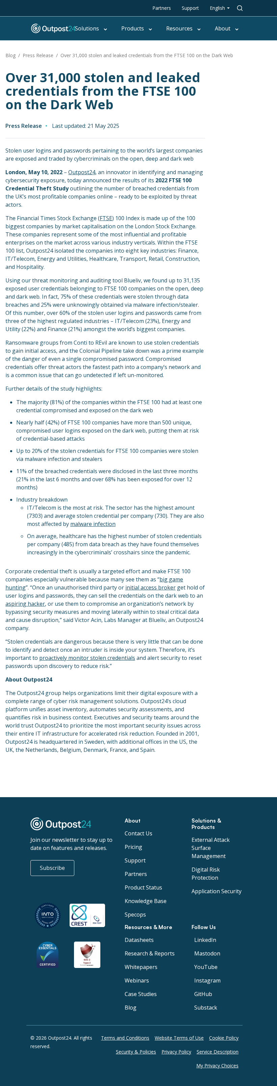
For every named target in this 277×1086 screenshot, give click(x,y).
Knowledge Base (146, 901)
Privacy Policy (176, 1051)
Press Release (38, 55)
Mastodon (207, 953)
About (222, 28)
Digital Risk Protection (206, 873)
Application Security (217, 891)
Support (190, 8)
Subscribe (52, 868)
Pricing (133, 847)
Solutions (87, 28)
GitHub (203, 994)
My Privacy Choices (217, 1065)
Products (132, 28)
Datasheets (139, 940)
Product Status (143, 887)
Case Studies (141, 994)
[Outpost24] (61, 28)
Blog (10, 55)
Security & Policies (136, 1051)
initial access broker (150, 587)
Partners (161, 8)
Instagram (207, 980)
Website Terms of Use (179, 1038)
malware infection (93, 524)
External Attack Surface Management (211, 848)
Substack (205, 1007)
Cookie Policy (223, 1038)
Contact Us (138, 833)
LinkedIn (205, 940)
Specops (135, 914)
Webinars (137, 980)
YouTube (206, 967)
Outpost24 (81, 172)
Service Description (217, 1051)
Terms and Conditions (125, 1038)
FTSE (106, 218)
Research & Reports (150, 953)
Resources (179, 28)
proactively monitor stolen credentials (87, 658)
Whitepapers (141, 967)
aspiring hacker (25, 603)
